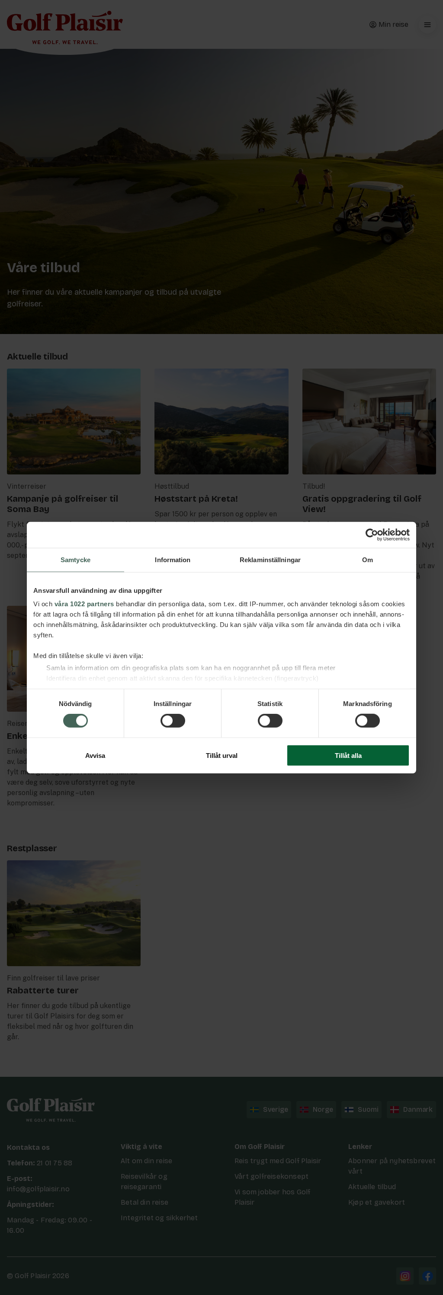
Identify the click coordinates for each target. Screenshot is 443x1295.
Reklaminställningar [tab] (270, 559)
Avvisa (95, 755)
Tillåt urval (222, 755)
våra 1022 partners (84, 604)
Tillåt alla (348, 755)
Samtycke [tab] (75, 559)
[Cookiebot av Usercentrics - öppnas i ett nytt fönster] (372, 534)
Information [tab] (172, 559)
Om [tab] (367, 559)
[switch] (173, 721)
